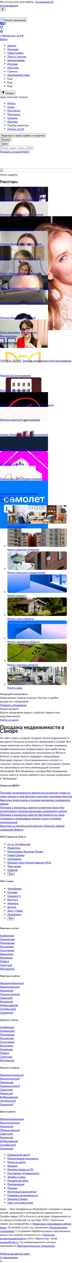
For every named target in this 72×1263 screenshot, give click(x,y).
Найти (25, 151)
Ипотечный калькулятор (22, 1191)
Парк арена (14, 866)
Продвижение (15, 1184)
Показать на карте (11, 151)
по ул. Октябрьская (18, 844)
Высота (11, 907)
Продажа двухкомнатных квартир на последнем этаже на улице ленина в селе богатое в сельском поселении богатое (36, 794)
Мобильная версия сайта (15, 1253)
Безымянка (6, 954)
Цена (4, 143)
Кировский (6, 1001)
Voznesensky (14, 888)
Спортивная (7, 950)
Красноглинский (10, 986)
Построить (13, 114)
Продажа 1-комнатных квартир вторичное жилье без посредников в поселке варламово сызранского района (33, 809)
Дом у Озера (15, 910)
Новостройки (15, 53)
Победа (4, 961)
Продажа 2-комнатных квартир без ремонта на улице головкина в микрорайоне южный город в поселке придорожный (32, 818)
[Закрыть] (2, 9)
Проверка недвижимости (22, 1195)
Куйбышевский (9, 1005)
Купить (11, 103)
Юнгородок (7, 968)
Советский (6, 998)
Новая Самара (15, 855)
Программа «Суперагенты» (23, 1173)
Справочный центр (18, 1154)
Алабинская (7, 935)
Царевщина (14, 859)
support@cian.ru (9, 1242)
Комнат (5, 139)
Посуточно (13, 110)
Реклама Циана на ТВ (20, 1169)
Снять (10, 107)
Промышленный (10, 994)
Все (11, 873)
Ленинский (6, 990)
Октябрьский (8, 1009)
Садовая (12, 892)
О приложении (9, 1257)
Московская (7, 943)
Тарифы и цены (16, 1177)
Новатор (12, 870)
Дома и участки (16, 56)
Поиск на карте (16, 1162)
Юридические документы (22, 1158)
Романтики (13, 847)
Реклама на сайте (17, 1180)
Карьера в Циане (17, 1199)
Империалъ (14, 914)
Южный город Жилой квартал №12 (29, 862)
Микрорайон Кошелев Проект (25, 851)
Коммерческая (16, 60)
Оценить (12, 118)
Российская (7, 946)
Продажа (12, 49)
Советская (6, 965)
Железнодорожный (12, 983)
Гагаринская (7, 939)
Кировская (6, 957)
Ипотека (12, 64)
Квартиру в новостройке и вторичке (23, 135)
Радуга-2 (12, 899)
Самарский (6, 1012)
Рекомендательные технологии (36, 1246)
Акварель (12, 903)
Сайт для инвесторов (20, 1202)
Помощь (12, 1188)
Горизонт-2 (14, 896)
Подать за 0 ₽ (15, 129)
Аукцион (12, 1166)
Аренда (11, 45)
